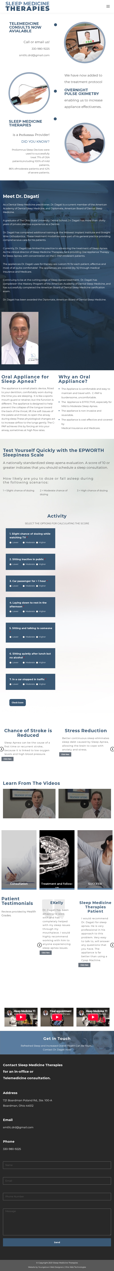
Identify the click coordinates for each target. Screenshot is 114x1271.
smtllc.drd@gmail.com (34, 55)
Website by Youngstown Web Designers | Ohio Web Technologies (57, 1267)
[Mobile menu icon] (108, 6)
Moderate (30, 542)
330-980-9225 (41, 48)
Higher (42, 542)
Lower (15, 542)
